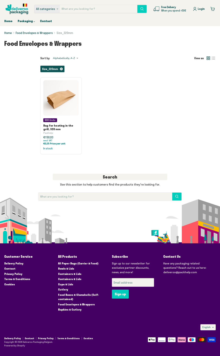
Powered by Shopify (14, 345)
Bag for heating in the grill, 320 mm (58, 127)
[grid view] (208, 58)
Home (8, 21)
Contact (46, 21)
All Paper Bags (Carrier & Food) (78, 263)
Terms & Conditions (17, 279)
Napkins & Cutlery (69, 309)
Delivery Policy (13, 263)
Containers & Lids (69, 274)
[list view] (213, 58)
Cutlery (63, 289)
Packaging (26, 21)
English (206, 327)
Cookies (9, 284)
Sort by (45, 58)
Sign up (120, 294)
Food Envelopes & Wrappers (34, 33)
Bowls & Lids (66, 268)
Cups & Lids (65, 284)
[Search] (142, 9)
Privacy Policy (13, 274)
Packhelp (48, 133)
